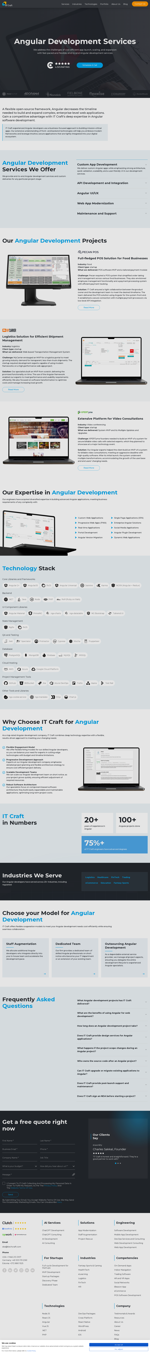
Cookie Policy (31, 1351)
